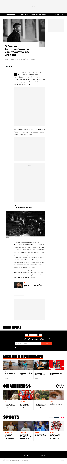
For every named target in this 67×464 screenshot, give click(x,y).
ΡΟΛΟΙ (6, 43)
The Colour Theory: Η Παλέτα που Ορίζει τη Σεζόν (26, 373)
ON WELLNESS (17, 386)
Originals (38, 14)
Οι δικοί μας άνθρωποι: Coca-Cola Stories (56, 373)
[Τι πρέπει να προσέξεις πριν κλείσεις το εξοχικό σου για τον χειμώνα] (10, 395)
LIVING (6, 401)
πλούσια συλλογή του (33, 72)
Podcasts (44, 14)
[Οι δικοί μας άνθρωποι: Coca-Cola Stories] (56, 365)
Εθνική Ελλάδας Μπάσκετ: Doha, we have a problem (40, 435)
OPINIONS (37, 432)
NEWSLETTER (42, 455)
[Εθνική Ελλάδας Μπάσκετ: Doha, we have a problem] (41, 426)
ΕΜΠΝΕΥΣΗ (22, 401)
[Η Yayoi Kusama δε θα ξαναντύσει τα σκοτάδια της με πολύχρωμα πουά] (26, 395)
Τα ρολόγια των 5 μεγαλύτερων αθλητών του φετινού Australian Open (33, 285)
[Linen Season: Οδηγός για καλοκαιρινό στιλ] (10, 365)
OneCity (33, 14)
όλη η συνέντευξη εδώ (37, 244)
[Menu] (3, 14)
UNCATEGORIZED (8, 432)
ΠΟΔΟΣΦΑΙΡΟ (23, 432)
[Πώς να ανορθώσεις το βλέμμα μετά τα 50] (56, 395)
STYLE (25, 282)
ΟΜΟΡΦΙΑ (52, 401)
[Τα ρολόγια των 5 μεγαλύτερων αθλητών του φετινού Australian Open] (18, 285)
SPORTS (11, 417)
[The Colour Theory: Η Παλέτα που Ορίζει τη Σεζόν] (26, 365)
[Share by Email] (11, 67)
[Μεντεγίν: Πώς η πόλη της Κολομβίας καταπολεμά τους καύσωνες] (41, 395)
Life (29, 14)
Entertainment (24, 14)
